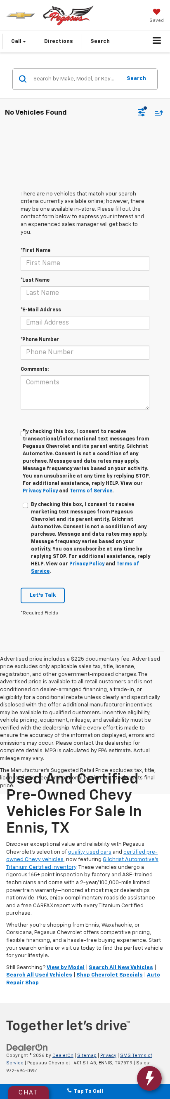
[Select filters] (142, 113)
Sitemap (87, 1055)
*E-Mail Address (41, 310)
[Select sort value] (156, 113)
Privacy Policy (40, 491)
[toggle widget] (149, 1078)
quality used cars (89, 852)
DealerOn (62, 1055)
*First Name (35, 250)
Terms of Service (91, 491)
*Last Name (35, 280)
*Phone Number (40, 339)
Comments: (35, 369)
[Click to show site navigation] (157, 41)
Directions (58, 41)
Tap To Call (87, 1091)
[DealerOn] (27, 1047)
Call (17, 41)
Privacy (108, 1055)
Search (136, 78)
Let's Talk (43, 595)
